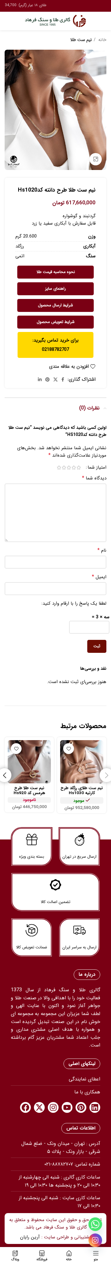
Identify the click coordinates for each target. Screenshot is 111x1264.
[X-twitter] (39, 1107)
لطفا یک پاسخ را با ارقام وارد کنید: (73, 603)
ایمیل (99, 577)
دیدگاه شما (94, 478)
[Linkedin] (94, 1107)
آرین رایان (30, 1237)
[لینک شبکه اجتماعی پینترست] (47, 379)
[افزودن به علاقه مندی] (68, 748)
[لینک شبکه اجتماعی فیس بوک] (63, 379)
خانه (101, 39)
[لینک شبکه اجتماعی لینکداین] (39, 379)
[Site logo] (55, 20)
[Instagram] (53, 1107)
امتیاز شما (97, 467)
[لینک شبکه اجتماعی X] (55, 379)
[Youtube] (67, 1107)
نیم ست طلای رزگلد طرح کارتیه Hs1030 (81, 790)
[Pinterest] (81, 1107)
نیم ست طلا (81, 39)
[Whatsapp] (95, 1224)
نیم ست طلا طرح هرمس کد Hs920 (29, 790)
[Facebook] (25, 1107)
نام (101, 550)
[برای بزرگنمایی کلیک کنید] (95, 159)
